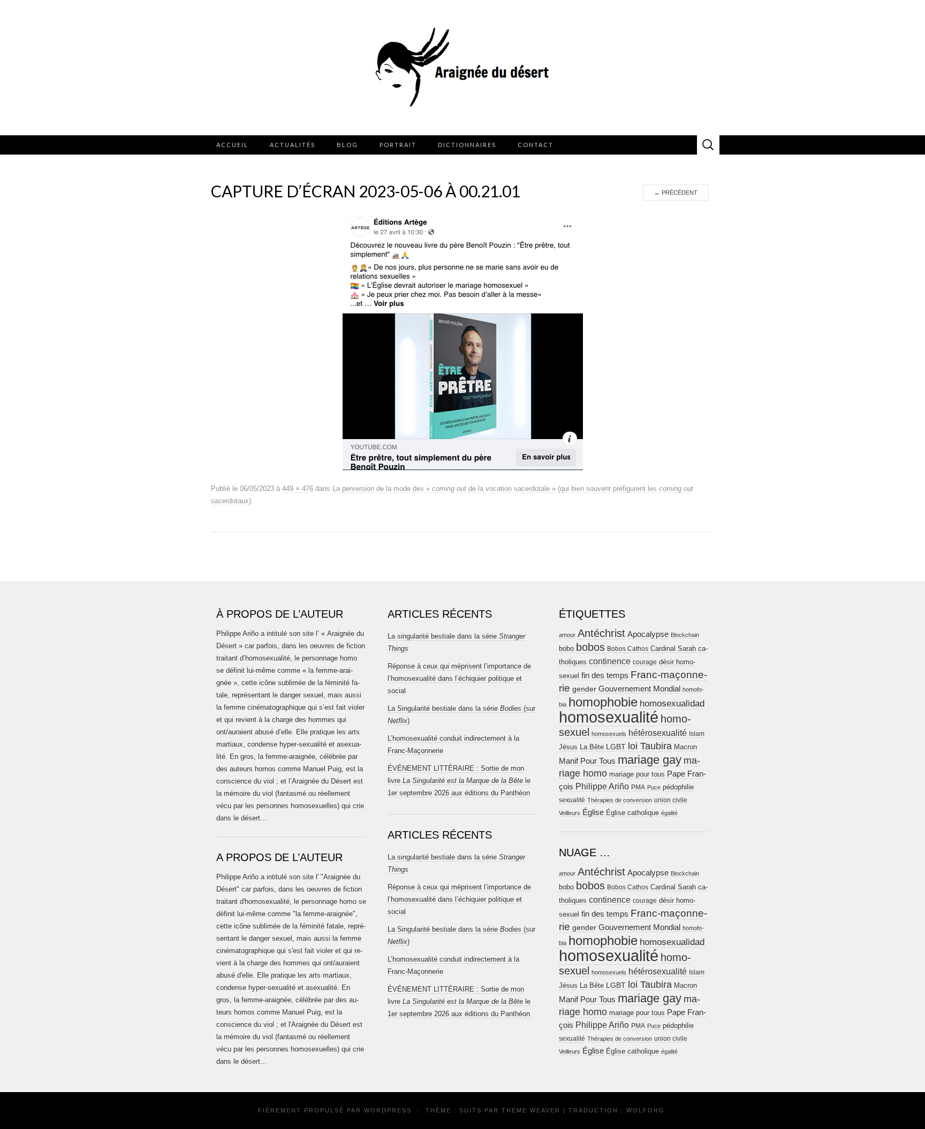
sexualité (572, 800)
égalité (669, 813)
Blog (347, 144)
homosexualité (608, 717)
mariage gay (649, 759)
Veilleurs (569, 813)
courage (645, 661)
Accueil (232, 144)
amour (567, 635)
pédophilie (678, 787)
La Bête (592, 747)
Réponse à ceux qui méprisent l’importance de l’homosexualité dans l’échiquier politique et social (459, 678)
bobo (566, 648)
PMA (638, 787)
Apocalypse (648, 634)
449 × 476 (297, 489)
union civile (670, 799)
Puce (654, 787)
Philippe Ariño (602, 786)
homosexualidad (672, 703)
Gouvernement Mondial (639, 688)
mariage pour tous (637, 774)
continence (610, 661)
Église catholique (632, 813)
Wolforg (645, 1110)
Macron (685, 747)
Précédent (675, 192)
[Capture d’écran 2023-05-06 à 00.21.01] (463, 342)
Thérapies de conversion (619, 800)
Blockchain (685, 635)
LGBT (616, 747)
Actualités (292, 144)
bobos (590, 647)
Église (593, 812)
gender (584, 689)
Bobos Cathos (627, 648)
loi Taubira (650, 746)
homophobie (603, 702)
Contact (536, 144)
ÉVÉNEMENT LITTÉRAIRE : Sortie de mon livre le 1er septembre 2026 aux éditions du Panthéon (459, 780)
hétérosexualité (657, 733)
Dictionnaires (467, 144)
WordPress (388, 1110)
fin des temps (604, 675)
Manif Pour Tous (587, 761)
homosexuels (609, 734)
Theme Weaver (531, 1110)
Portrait (398, 144)
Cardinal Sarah (673, 648)
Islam (696, 734)
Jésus (568, 747)
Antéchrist (601, 633)
